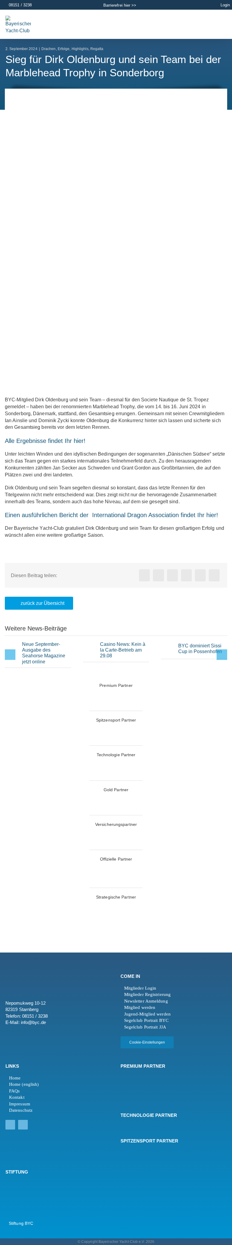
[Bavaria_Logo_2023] (76, 832)
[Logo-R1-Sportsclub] (155, 904)
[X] (158, 575)
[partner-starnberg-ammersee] (116, 904)
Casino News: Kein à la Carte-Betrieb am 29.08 (122, 650)
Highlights (80, 49)
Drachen (48, 49)
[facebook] (10, 1125)
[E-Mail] (214, 575)
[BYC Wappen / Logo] (20, 1183)
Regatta (97, 49)
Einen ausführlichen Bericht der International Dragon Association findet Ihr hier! (111, 515)
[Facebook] (144, 575)
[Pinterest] (200, 575)
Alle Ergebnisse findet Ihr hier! (45, 441)
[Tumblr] (186, 575)
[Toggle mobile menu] (213, 23)
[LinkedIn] (172, 575)
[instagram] (23, 1125)
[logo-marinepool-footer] (137, 1087)
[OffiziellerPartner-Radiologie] (116, 866)
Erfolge (64, 49)
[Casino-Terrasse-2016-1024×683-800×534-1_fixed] (90, 645)
